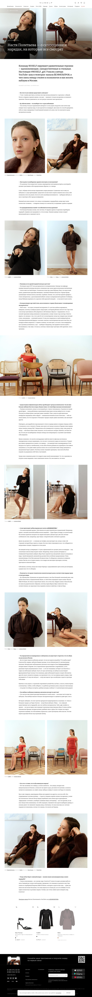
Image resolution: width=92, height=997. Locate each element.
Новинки (25, 6)
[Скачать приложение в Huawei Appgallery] (78, 977)
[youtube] (16, 978)
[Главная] (46, 2)
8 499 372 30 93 (13, 970)
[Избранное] (81, 2)
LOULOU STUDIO (17, 277)
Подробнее (58, 992)
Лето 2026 (38, 6)
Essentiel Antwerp (10, 175)
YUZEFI (9, 277)
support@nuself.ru (11, 974)
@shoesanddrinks (64, 664)
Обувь (56, 6)
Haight (21, 175)
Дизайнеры (10, 6)
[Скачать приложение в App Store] (78, 970)
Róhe (51, 277)
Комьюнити (18, 6)
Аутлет (83, 6)
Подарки (77, 6)
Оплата (27, 972)
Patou (57, 277)
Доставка (27, 969)
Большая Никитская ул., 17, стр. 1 (33, 985)
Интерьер (70, 6)
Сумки (51, 6)
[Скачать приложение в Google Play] (78, 973)
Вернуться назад (14, 10)
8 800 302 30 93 (13, 972)
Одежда (45, 6)
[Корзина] (84, 2)
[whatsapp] (13, 978)
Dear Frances (30, 175)
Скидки (32, 6)
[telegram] (11, 978)
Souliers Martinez (31, 397)
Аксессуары (62, 6)
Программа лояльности (31, 979)
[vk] (8, 978)
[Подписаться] (65, 975)
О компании (41, 969)
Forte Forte (39, 175)
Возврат (27, 976)
